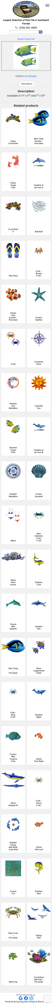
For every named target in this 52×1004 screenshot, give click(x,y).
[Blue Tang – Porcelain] (13, 646)
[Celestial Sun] (39, 383)
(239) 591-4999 (27, 27)
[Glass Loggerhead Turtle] (39, 647)
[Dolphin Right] (39, 692)
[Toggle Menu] (47, 5)
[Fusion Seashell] (39, 471)
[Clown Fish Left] (39, 824)
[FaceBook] (26, 998)
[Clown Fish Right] (39, 736)
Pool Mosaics (31, 76)
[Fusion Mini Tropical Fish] (13, 736)
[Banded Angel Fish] (13, 427)
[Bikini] (13, 515)
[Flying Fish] (39, 912)
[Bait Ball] (39, 206)
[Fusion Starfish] (39, 294)
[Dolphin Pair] (39, 603)
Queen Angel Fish (26, 39)
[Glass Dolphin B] (13, 780)
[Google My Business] (21, 998)
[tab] (27, 83)
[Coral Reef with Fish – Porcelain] (39, 956)
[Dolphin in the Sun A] (39, 162)
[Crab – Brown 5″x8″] (39, 250)
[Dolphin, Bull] (39, 868)
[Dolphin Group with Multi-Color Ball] (13, 824)
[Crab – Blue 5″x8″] (13, 692)
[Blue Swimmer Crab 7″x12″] (39, 515)
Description (27, 83)
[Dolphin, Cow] (39, 559)
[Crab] (13, 338)
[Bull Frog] (13, 956)
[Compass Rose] (39, 338)
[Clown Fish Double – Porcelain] (13, 294)
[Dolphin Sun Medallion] (13, 383)
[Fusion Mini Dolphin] (13, 603)
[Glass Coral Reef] (13, 118)
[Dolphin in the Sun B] (39, 427)
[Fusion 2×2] (13, 868)
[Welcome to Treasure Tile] (26, 9)
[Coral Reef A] (13, 206)
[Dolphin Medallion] (13, 471)
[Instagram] (31, 998)
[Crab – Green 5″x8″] (39, 780)
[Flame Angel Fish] (13, 162)
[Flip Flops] (13, 250)
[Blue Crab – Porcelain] (13, 912)
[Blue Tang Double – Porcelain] (39, 118)
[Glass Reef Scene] (13, 556)
